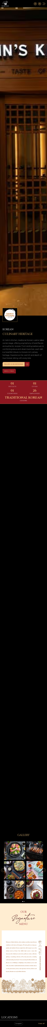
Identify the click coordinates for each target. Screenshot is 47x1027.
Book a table (9, 371)
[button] (3, 870)
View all (41, 1023)
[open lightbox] (13, 850)
